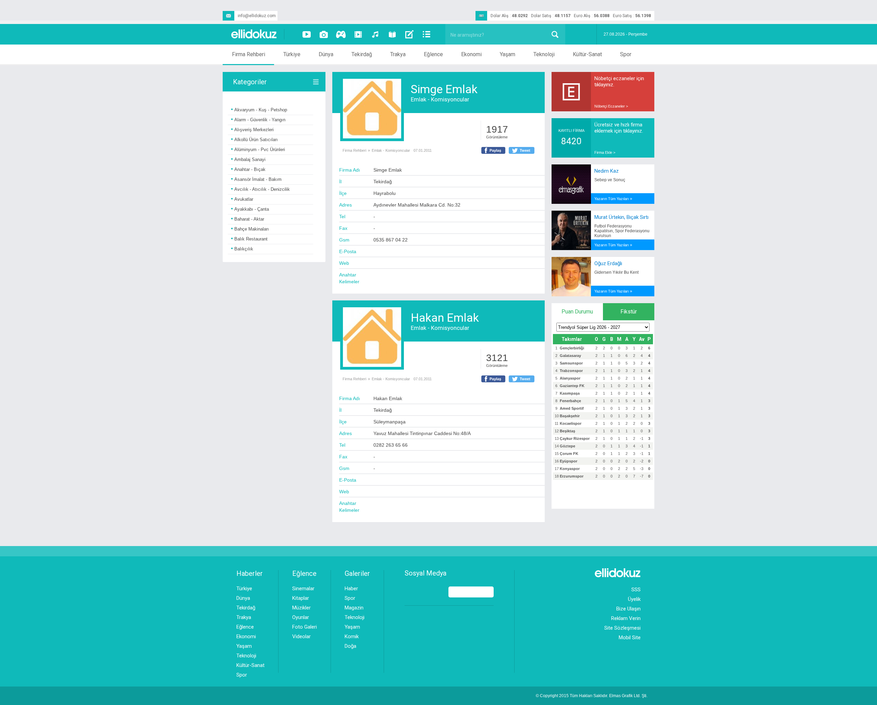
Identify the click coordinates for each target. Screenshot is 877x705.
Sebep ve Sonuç (609, 179)
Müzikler (301, 608)
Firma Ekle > (604, 152)
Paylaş (495, 150)
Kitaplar (300, 598)
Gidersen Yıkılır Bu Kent (616, 272)
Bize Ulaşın (628, 609)
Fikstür (628, 311)
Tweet (525, 150)
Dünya (326, 54)
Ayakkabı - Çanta (251, 209)
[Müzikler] (375, 34)
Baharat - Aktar (249, 219)
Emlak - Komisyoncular (440, 99)
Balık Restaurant (251, 239)
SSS (636, 589)
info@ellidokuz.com (257, 15)
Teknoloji (544, 54)
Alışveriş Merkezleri (254, 129)
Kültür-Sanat (587, 54)
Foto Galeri (304, 627)
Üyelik (634, 599)
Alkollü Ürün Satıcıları (256, 139)
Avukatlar (243, 199)
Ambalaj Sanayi (249, 159)
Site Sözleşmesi (622, 628)
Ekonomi (471, 54)
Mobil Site (630, 637)
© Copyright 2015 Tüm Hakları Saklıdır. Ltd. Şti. (591, 695)
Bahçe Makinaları (251, 229)
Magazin (354, 608)
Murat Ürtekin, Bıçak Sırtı (621, 217)
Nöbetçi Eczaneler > (611, 106)
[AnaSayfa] (254, 34)
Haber (351, 588)
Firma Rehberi (248, 54)
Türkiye (291, 54)
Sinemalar (303, 588)
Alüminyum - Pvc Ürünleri (259, 149)
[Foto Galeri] (323, 34)
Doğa (350, 646)
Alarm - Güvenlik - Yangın (259, 119)
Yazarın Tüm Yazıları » (613, 199)
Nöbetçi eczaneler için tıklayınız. (619, 81)
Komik (352, 636)
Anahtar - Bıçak (249, 169)
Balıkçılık (243, 248)
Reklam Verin (626, 618)
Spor (625, 54)
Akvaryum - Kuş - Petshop (260, 109)
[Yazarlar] (409, 34)
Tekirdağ (361, 54)
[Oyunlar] (340, 34)
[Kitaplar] (392, 34)
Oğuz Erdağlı (608, 263)
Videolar (301, 636)
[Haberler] (426, 34)
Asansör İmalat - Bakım (258, 179)
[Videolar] (306, 34)
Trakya (398, 54)
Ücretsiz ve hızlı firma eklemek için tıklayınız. (618, 128)
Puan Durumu (577, 311)
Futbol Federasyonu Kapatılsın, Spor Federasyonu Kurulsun (622, 231)
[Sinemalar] (358, 34)
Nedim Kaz (606, 171)
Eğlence (433, 54)
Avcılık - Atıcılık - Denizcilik (262, 189)
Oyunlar (300, 617)
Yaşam (507, 54)
